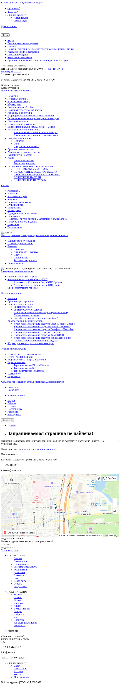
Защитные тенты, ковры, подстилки (27, 359)
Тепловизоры (15, 227)
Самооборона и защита (20, 138)
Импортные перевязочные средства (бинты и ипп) (41, 312)
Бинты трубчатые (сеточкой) (29, 309)
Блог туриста (14, 414)
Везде (11, 40)
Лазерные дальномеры (19, 202)
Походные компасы (18, 121)
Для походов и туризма (26, 252)
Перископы (14, 216)
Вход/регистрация (20, 667)
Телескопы (13, 224)
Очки (17, 143)
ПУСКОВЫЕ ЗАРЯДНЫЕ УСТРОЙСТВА (37, 174)
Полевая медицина (18, 54)
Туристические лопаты (20, 155)
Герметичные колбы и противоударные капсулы (33, 118)
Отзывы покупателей (20, 585)
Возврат (38, 2)
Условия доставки (18, 601)
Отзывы (12, 406)
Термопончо (14, 373)
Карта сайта (20, 581)
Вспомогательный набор (21, 107)
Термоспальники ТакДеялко (29, 370)
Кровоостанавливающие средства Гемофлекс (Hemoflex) (44, 329)
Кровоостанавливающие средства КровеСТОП (39, 335)
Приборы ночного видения (22, 221)
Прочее (18, 254)
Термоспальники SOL (25, 368)
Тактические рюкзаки (25, 260)
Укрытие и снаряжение (20, 57)
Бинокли (12, 193)
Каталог (10, 87)
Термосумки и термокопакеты (24, 124)
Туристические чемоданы (21, 240)
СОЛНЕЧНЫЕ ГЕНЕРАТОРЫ (30, 180)
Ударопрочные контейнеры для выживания (31, 115)
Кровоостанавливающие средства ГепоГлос (37, 332)
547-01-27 (11, 71)
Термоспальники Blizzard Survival (32, 365)
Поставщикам (15, 409)
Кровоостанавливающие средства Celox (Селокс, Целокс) (44, 323)
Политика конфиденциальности (25, 621)
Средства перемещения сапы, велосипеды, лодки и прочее (39, 60)
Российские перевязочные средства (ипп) (36, 318)
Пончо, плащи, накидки (20, 356)
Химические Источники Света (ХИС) (28, 279)
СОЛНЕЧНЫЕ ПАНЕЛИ (27, 177)
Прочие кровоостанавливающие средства (36, 340)
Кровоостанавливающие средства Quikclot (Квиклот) (42, 326)
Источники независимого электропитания (30, 166)
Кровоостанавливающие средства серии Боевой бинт (42, 337)
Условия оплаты (16, 395)
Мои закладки (21, 677)
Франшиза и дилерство (20, 571)
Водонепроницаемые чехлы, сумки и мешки (31, 126)
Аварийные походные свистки (24, 152)
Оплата (19, 2)
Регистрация (20, 20)
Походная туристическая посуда (25, 110)
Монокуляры (14, 210)
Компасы (12, 199)
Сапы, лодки (14, 387)
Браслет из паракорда (19, 101)
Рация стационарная (24, 163)
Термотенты (14, 376)
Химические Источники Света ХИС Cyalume (38, 282)
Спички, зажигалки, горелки (23, 276)
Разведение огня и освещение (23, 51)
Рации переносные (24, 160)
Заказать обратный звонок (15, 74)
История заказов (18, 672)
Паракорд (13, 96)
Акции (11, 400)
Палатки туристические (20, 243)
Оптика (12, 46)
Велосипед (13, 390)
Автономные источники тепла (24, 129)
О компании (7, 2)
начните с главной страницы (39, 449)
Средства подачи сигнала (21, 149)
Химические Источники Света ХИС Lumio (37, 285)
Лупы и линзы (15, 204)
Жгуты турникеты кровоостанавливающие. (31, 343)
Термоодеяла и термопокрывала (25, 354)
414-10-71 (53, 68)
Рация (11, 157)
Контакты (13, 411)
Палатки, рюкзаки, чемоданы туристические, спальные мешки (41, 49)
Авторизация (21, 17)
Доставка (28, 2)
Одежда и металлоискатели (22, 213)
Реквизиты (19, 625)
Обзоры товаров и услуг (19, 614)
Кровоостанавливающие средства (26, 321)
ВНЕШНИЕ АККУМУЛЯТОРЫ (31, 169)
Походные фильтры (18, 98)
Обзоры (12, 403)
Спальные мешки (17, 263)
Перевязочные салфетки (27, 315)
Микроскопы (14, 207)
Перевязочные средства (20, 304)
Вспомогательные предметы (23, 43)
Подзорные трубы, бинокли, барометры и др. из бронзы (37, 219)
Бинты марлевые (23, 307)
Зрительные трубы (17, 196)
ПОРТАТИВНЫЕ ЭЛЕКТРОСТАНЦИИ (35, 171)
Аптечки (12, 298)
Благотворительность (25, 566)
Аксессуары (14, 190)
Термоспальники (16, 362)
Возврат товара (22, 608)
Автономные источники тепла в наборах (36, 132)
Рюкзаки (12, 246)
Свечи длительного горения (23, 287)
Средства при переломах (21, 301)
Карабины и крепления (20, 112)
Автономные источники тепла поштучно (36, 135)
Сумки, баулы (21, 257)
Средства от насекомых (26, 146)
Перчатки (19, 140)
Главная (12, 425)
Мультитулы (14, 104)
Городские (19, 249)
